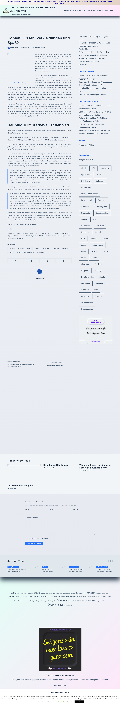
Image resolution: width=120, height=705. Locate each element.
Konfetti (56, 248)
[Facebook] (16, 261)
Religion (84, 271)
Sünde (102, 277)
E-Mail (51, 509)
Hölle (83, 239)
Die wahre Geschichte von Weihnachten (95, 82)
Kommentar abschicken (34, 543)
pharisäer (85, 264)
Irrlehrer (106, 239)
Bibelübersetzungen (112, 10)
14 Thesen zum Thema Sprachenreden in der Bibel (104, 570)
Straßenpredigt (87, 277)
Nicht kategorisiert (38, 48)
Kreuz (94, 251)
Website (75, 509)
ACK (93, 168)
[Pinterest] (48, 261)
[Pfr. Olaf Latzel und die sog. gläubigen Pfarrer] (64, 569)
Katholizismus (97, 245)
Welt (96, 290)
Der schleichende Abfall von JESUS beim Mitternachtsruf (18, 570)
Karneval (37, 248)
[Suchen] (116, 10)
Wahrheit (85, 290)
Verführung (85, 283)
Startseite (65, 10)
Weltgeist (85, 296)
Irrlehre (94, 239)
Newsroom (91, 10)
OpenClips (17, 83)
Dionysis (12, 248)
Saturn (18, 252)
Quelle (10, 229)
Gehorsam (85, 207)
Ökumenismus (87, 303)
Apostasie (105, 168)
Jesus (83, 245)
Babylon (100, 175)
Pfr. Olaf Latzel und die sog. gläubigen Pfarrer (76, 570)
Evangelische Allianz (89, 194)
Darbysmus (86, 187)
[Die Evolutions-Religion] (24, 473)
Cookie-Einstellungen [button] (65, 702)
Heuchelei (100, 226)
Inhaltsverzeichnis (79, 10)
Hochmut (85, 232)
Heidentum (85, 226)
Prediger (98, 264)
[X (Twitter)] (32, 261)
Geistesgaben (101, 207)
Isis (28, 248)
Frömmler (102, 200)
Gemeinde (85, 213)
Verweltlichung (102, 283)
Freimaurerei (86, 200)
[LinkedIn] (64, 261)
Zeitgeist (98, 296)
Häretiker (45, 567)
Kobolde (46, 248)
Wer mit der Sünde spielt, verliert (92, 94)
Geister (21, 248)
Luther (94, 258)
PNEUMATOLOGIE (102, 567)
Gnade (84, 219)
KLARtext (100, 10)
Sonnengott (98, 271)
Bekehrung (85, 181)
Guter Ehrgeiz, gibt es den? (90, 85)
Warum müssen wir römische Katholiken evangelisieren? (95, 466)
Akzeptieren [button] (79, 702)
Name (27, 509)
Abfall (83, 168)
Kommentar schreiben (32, 517)
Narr (10, 252)
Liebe (83, 258)
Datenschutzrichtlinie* (43, 538)
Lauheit (106, 251)
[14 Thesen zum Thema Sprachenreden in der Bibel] (91, 569)
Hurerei (97, 232)
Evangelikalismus (13, 567)
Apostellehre (86, 175)
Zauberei (40, 252)
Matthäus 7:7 (60, 686)
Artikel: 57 (40, 283)
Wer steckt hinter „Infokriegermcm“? (47, 570)
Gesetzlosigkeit (102, 213)
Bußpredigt (100, 181)
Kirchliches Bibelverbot (56, 465)
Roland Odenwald (86, 118)
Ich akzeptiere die (38, 538)
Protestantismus (74, 567)
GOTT (95, 219)
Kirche (83, 251)
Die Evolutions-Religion (20, 485)
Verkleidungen (29, 252)
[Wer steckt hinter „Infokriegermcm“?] (37, 569)
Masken (65, 248)
